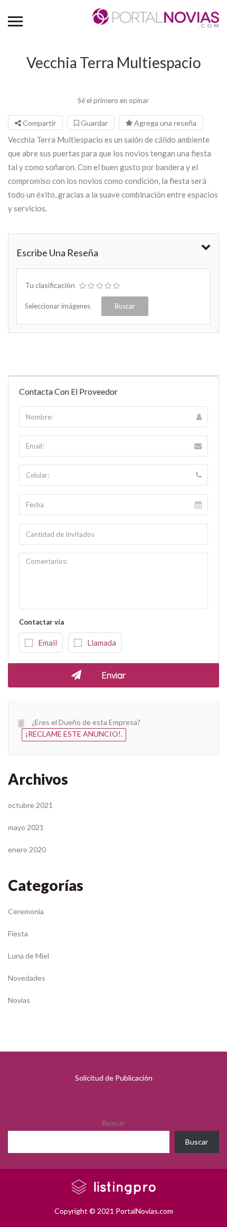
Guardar (93, 122)
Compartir (38, 122)
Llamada (101, 642)
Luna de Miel (28, 955)
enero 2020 (27, 849)
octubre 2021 (30, 805)
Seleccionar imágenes (57, 306)
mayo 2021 (26, 827)
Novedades (26, 977)
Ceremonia (26, 911)
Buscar (113, 1122)
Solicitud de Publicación (114, 1077)
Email (47, 642)
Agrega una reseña (164, 122)
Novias (19, 1000)
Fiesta (18, 933)
